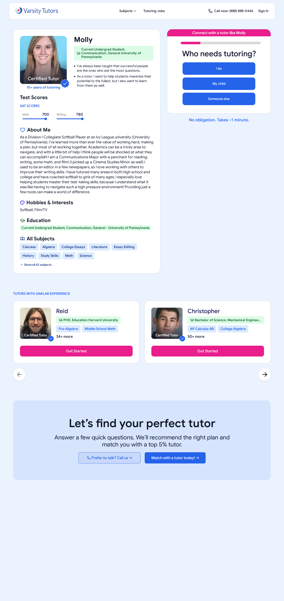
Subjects (126, 11)
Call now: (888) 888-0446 (233, 11)
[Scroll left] (19, 374)
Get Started (76, 351)
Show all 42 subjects (38, 265)
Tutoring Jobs (154, 11)
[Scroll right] (264, 374)
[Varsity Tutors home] (37, 11)
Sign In (263, 11)
